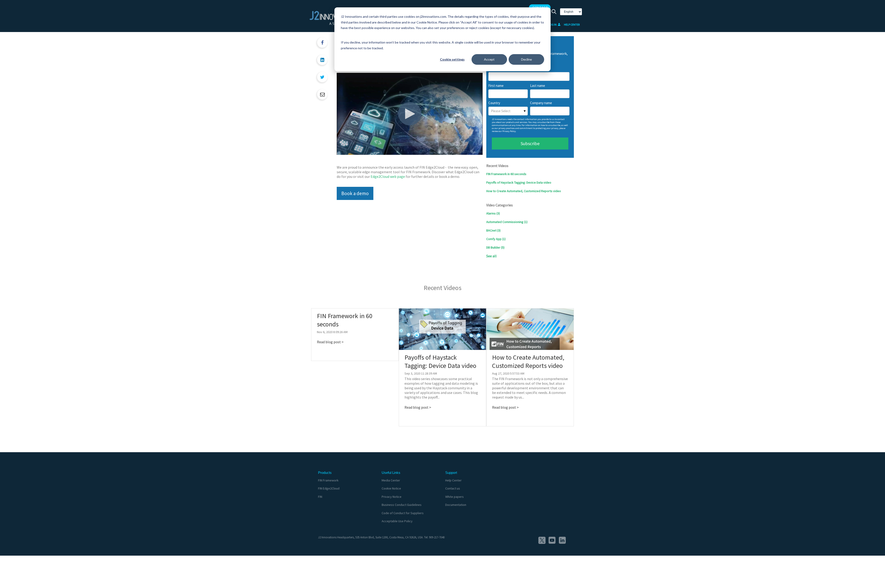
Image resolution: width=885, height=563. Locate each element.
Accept (489, 59)
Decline (526, 59)
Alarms (493, 213)
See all (491, 256)
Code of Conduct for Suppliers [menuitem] (403, 513)
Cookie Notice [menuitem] (391, 488)
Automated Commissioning (507, 222)
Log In (552, 24)
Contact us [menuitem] (452, 488)
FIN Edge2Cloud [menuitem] (328, 488)
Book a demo (355, 193)
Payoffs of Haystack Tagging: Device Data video (518, 182)
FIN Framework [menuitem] (328, 480)
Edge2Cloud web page (388, 176)
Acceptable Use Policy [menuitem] (397, 521)
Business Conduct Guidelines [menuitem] (402, 505)
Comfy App (496, 239)
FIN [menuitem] (320, 497)
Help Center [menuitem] (453, 480)
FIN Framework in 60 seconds (506, 174)
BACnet (493, 230)
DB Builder (495, 247)
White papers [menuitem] (454, 497)
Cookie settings (452, 59)
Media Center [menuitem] (391, 480)
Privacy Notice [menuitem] (391, 497)
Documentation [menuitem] (455, 505)
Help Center (572, 24)
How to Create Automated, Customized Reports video (523, 191)
